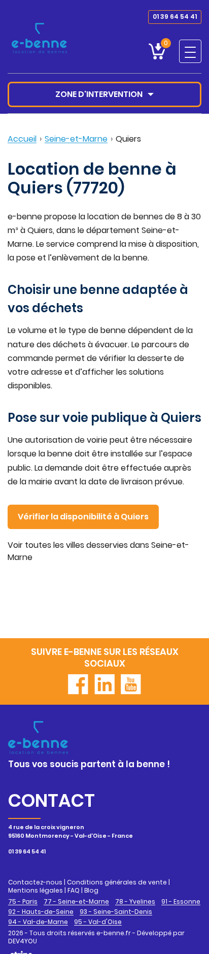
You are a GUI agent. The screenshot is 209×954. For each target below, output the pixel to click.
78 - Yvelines (135, 902)
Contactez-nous (35, 882)
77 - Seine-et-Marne (76, 902)
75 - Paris (23, 902)
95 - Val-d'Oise (98, 922)
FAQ (73, 890)
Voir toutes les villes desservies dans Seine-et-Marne (98, 551)
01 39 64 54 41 (175, 16)
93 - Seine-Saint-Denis (116, 912)
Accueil (22, 139)
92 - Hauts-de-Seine (41, 912)
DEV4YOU (22, 941)
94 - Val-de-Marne (38, 922)
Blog (91, 890)
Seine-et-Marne (76, 139)
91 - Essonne (180, 902)
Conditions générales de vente (117, 882)
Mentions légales (35, 890)
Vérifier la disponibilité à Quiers (83, 516)
